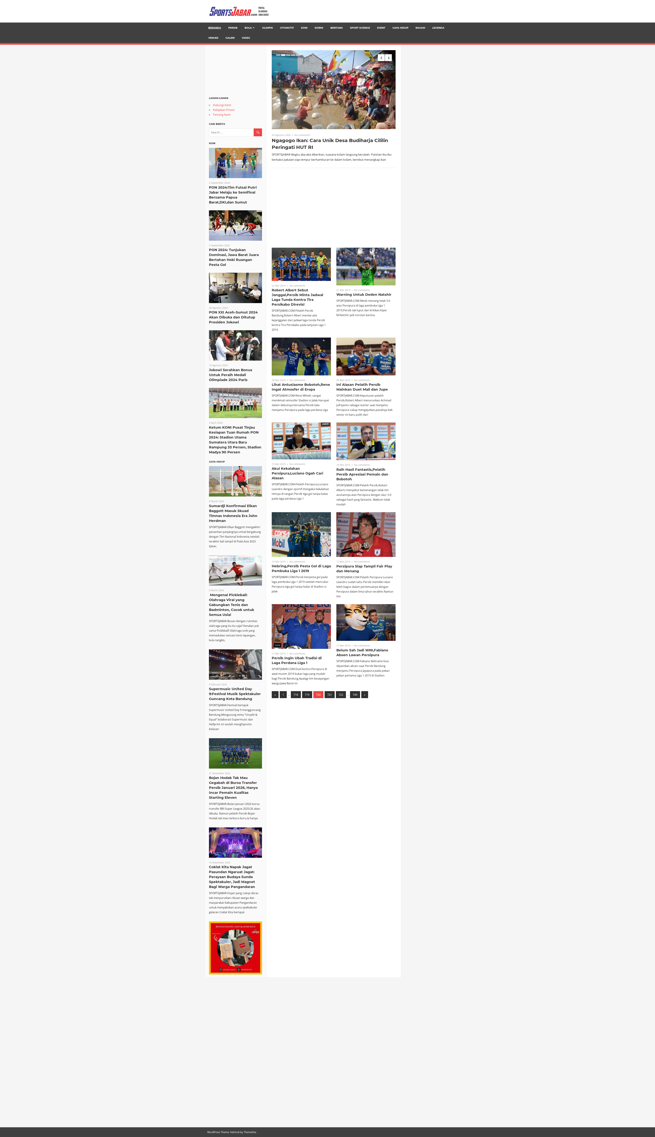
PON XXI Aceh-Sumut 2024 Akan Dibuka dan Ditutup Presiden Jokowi (233, 317)
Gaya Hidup (400, 27)
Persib (232, 27)
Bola (248, 27)
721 (329, 695)
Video (246, 37)
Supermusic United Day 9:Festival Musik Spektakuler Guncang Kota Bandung (235, 694)
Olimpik (267, 27)
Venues (213, 37)
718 (296, 695)
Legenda (438, 27)
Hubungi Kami (222, 105)
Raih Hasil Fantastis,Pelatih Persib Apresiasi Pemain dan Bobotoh (362, 474)
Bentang (336, 27)
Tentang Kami (222, 114)
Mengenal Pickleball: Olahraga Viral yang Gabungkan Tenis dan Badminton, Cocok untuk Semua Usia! (231, 605)
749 (355, 695)
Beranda (214, 27)
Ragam (420, 27)
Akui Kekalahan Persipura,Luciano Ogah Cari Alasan (297, 473)
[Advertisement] (334, 210)
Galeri (230, 37)
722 (341, 695)
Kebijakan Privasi (224, 110)
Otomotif (287, 27)
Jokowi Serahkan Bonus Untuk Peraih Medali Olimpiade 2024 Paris (230, 375)
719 (307, 695)
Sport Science (360, 27)
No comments (302, 135)
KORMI (319, 27)
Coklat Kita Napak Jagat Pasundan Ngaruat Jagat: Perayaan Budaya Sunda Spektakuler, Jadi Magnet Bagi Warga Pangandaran (232, 877)
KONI (304, 27)
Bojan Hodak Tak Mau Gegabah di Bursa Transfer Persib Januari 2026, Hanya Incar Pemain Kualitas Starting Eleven (233, 788)
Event (381, 27)
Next (388, 57)
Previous (381, 57)
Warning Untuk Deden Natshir (363, 295)
